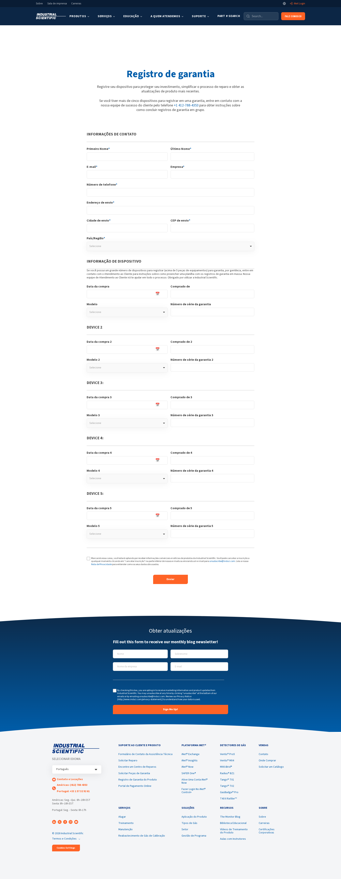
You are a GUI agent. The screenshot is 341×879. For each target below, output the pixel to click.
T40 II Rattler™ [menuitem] (228, 799)
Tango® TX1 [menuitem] (227, 780)
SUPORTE (199, 16)
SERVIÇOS (105, 16)
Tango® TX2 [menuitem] (227, 786)
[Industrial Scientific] (51, 16)
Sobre (39, 3)
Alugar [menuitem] (122, 817)
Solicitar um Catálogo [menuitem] (271, 767)
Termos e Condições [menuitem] (64, 839)
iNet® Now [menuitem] (187, 767)
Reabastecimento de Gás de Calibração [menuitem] (141, 836)
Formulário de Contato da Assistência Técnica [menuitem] (145, 754)
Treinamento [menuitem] (126, 823)
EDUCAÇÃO (131, 16)
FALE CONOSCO (293, 16)
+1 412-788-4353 (186, 105)
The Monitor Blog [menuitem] (230, 817)
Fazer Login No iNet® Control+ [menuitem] (194, 790)
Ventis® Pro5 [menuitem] (227, 754)
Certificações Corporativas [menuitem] (266, 831)
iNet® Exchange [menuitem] (191, 754)
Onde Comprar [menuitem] (267, 761)
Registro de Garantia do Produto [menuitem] (137, 780)
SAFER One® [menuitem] (189, 773)
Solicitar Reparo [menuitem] (127, 761)
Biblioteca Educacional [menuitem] (233, 823)
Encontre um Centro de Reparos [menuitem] (137, 767)
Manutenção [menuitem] (125, 829)
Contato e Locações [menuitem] (70, 779)
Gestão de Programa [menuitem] (194, 836)
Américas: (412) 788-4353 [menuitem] (72, 785)
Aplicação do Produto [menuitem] (194, 817)
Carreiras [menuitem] (264, 823)
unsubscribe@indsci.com (222, 561)
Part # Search (228, 16)
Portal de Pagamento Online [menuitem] (134, 786)
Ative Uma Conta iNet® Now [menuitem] (195, 781)
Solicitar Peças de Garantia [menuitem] (134, 773)
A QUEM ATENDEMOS (165, 16)
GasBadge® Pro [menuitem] (229, 792)
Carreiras (76, 3)
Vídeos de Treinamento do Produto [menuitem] (234, 831)
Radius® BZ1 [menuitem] (227, 773)
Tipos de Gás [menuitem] (189, 823)
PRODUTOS (77, 16)
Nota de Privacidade (101, 564)
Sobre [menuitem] (262, 817)
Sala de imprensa (57, 3)
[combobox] (170, 246)
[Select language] (284, 3)
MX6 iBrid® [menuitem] (226, 767)
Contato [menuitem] (263, 754)
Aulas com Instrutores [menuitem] (233, 839)
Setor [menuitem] (185, 829)
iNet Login (299, 3)
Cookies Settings (66, 847)
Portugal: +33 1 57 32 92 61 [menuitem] (73, 791)
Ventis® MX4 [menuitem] (227, 761)
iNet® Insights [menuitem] (190, 761)
